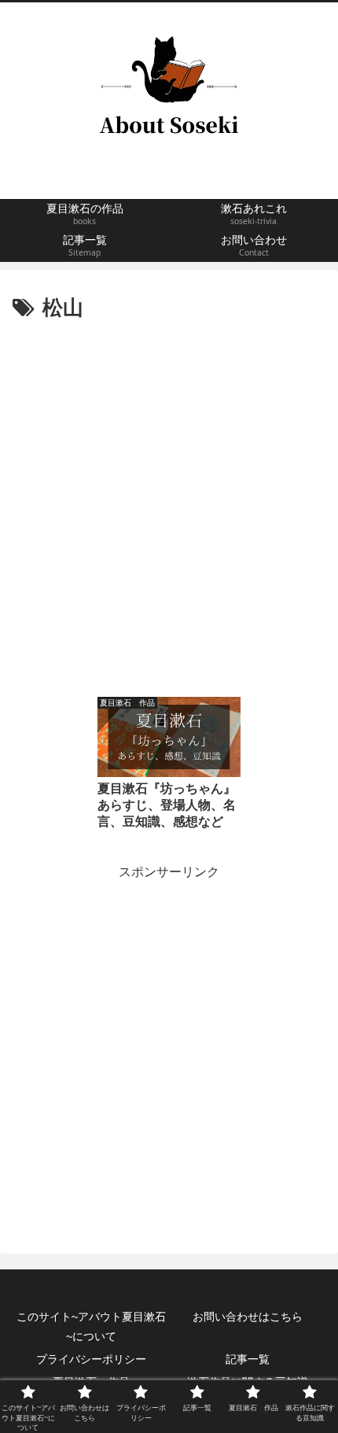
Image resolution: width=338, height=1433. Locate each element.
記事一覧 (248, 1359)
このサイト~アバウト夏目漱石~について (91, 1326)
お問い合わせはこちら (248, 1316)
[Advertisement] (169, 503)
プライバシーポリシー (91, 1359)
